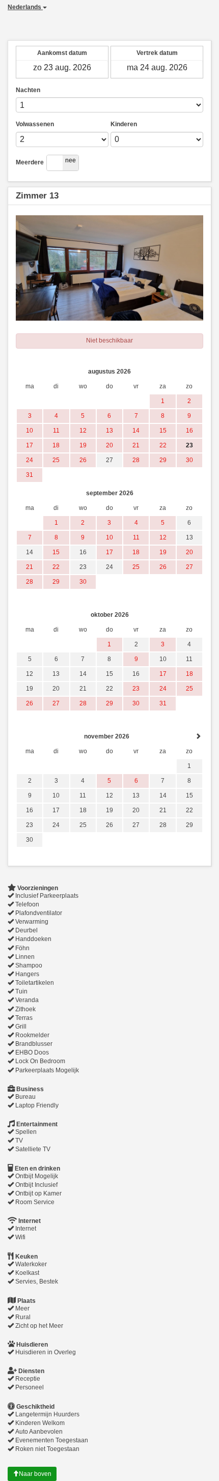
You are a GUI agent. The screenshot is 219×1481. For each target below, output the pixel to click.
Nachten (28, 90)
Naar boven (35, 1473)
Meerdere (30, 162)
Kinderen (124, 124)
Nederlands (25, 7)
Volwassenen (35, 124)
